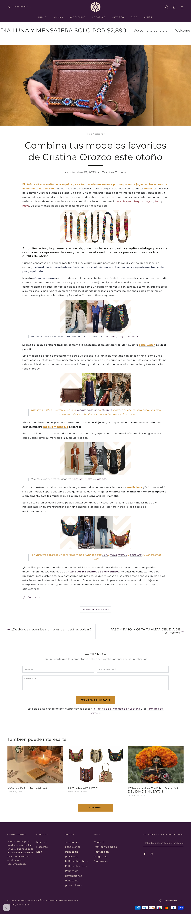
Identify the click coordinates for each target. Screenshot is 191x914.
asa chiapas (124, 201)
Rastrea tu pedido (105, 846)
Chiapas (100, 479)
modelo (55, 426)
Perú (158, 201)
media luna (134, 487)
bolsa (147, 344)
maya (25, 205)
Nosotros (42, 846)
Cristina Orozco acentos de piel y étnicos (92, 571)
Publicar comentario (96, 700)
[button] (166, 7)
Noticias (98, 134)
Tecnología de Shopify (18, 904)
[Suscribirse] (182, 843)
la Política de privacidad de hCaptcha (117, 708)
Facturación (101, 851)
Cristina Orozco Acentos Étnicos (31, 900)
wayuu (149, 201)
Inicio (90, 134)
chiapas (133, 336)
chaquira (138, 201)
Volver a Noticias (97, 609)
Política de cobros (76, 861)
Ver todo (95, 808)
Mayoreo (41, 842)
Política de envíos (76, 866)
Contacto (100, 842)
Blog (39, 851)
